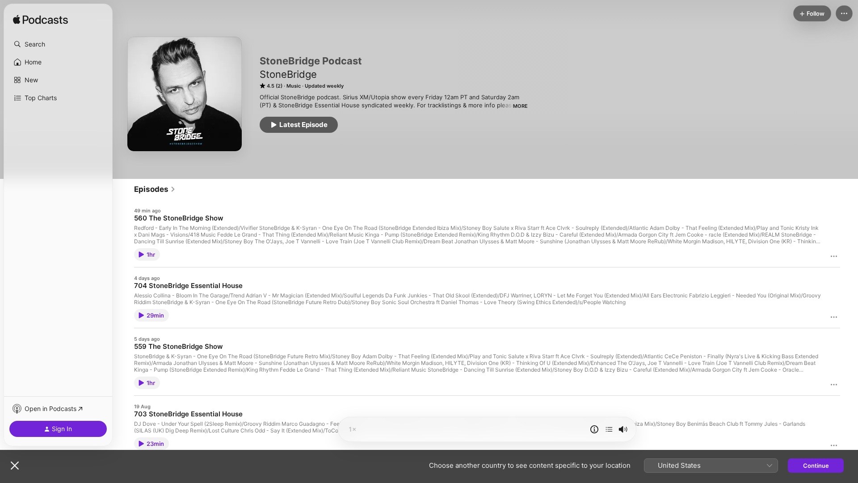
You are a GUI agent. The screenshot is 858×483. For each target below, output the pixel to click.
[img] (40, 20)
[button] (58, 44)
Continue (816, 465)
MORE (520, 106)
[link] (155, 189)
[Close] (15, 466)
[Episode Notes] (594, 429)
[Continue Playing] (609, 429)
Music (293, 86)
